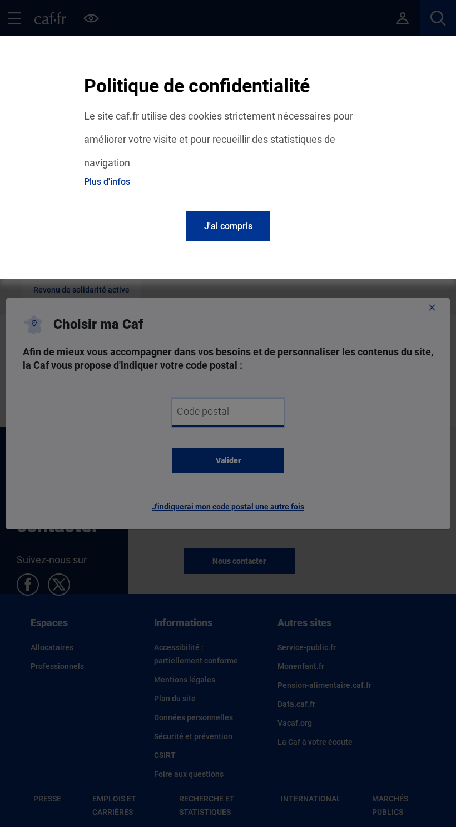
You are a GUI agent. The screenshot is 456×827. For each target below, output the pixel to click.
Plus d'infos (107, 181)
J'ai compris (228, 226)
